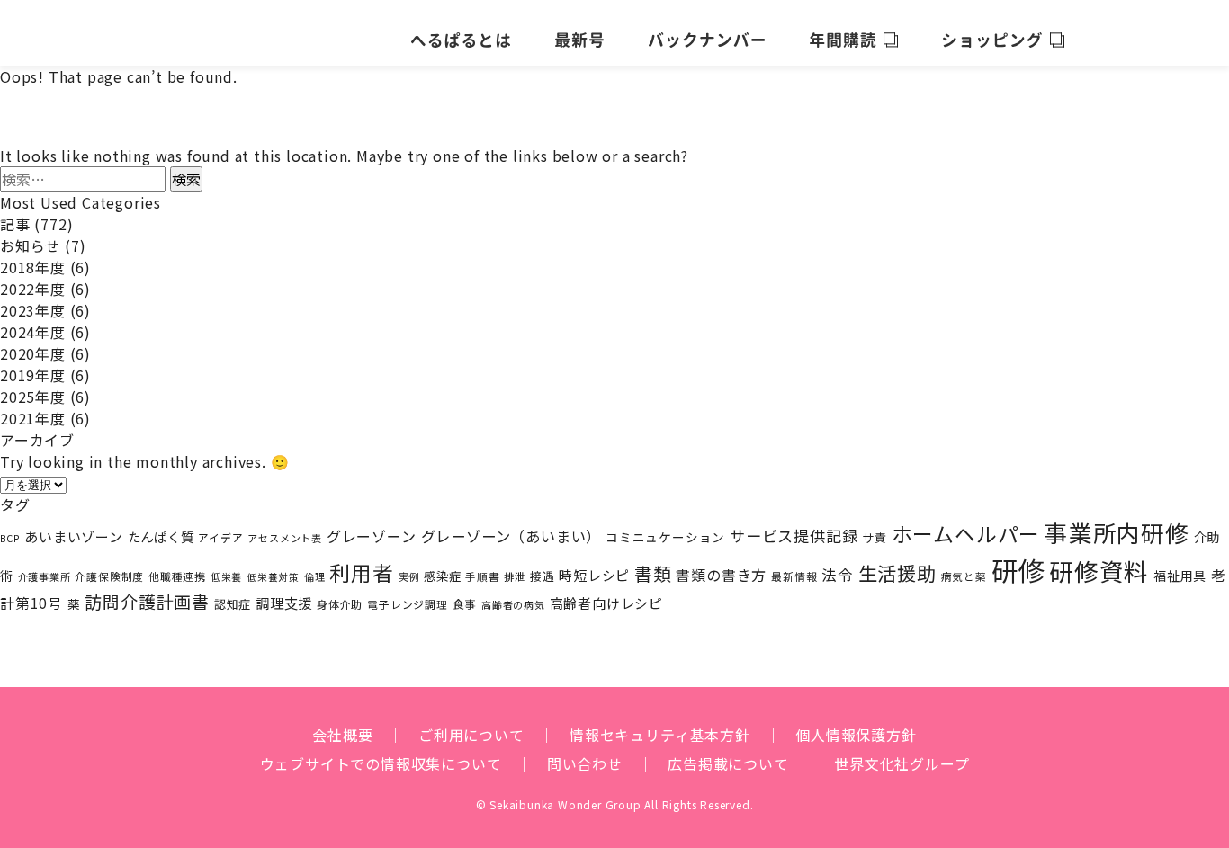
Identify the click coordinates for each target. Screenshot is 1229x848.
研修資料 (1099, 570)
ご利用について (471, 734)
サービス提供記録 (793, 535)
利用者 (361, 572)
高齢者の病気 (513, 604)
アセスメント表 (284, 538)
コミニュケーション (665, 537)
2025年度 (33, 396)
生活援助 (897, 572)
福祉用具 (1180, 576)
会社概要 (342, 734)
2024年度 (33, 332)
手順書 (482, 576)
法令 (837, 574)
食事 (465, 603)
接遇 (542, 576)
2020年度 (33, 353)
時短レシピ (594, 575)
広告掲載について (728, 763)
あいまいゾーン (73, 536)
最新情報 (794, 576)
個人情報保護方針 (855, 734)
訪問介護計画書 (147, 601)
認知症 (232, 603)
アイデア (220, 537)
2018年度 (33, 267)
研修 (1018, 569)
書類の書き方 (721, 574)
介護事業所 (44, 576)
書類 (653, 573)
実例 (409, 576)
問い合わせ (585, 763)
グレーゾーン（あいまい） (511, 536)
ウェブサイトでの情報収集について (381, 763)
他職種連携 (177, 576)
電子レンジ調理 (407, 603)
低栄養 (226, 576)
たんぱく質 (161, 536)
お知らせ (30, 245)
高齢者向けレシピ (606, 603)
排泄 (514, 576)
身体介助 (340, 603)
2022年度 (33, 288)
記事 (15, 224)
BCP (10, 538)
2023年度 (33, 310)
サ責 (874, 537)
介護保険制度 (109, 576)
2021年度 (33, 418)
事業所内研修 (1117, 532)
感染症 (442, 576)
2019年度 (33, 375)
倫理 (315, 576)
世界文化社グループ (901, 763)
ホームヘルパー (966, 534)
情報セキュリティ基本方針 (660, 734)
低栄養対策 (273, 577)
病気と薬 (964, 576)
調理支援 (284, 602)
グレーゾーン (372, 536)
